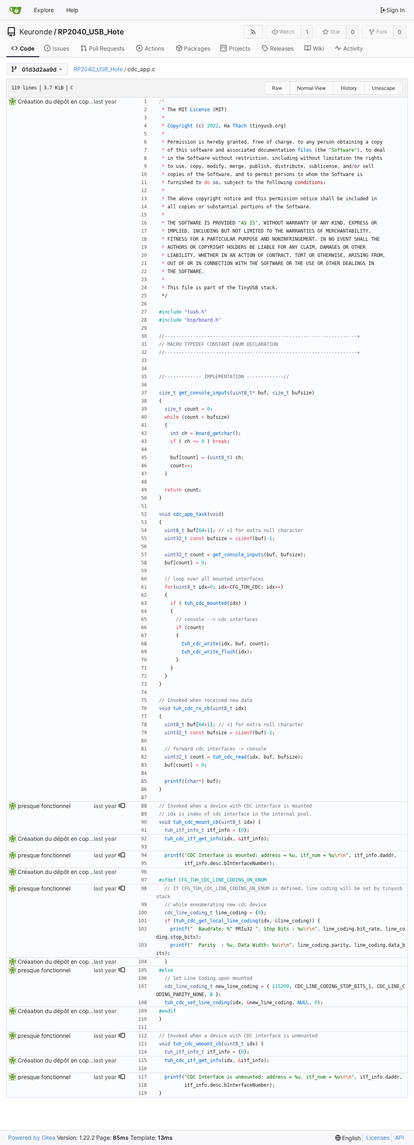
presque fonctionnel (44, 805)
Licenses (377, 1137)
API (399, 1137)
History (349, 88)
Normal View (311, 88)
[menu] (348, 1137)
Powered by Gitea (31, 1137)
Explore (44, 9)
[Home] (15, 10)
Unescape (383, 88)
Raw (277, 88)
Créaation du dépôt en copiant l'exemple (71, 101)
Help (72, 9)
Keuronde (35, 32)
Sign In (396, 9)
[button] (121, 806)
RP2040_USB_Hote (91, 32)
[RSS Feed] (252, 31)
